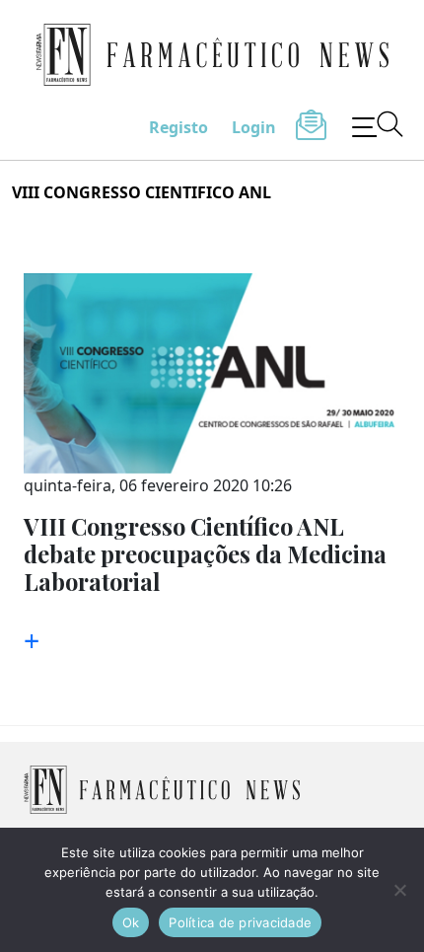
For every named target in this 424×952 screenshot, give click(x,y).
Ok (131, 922)
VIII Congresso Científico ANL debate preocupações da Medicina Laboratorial (205, 554)
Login (254, 127)
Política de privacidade (240, 922)
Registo (178, 127)
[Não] (399, 890)
